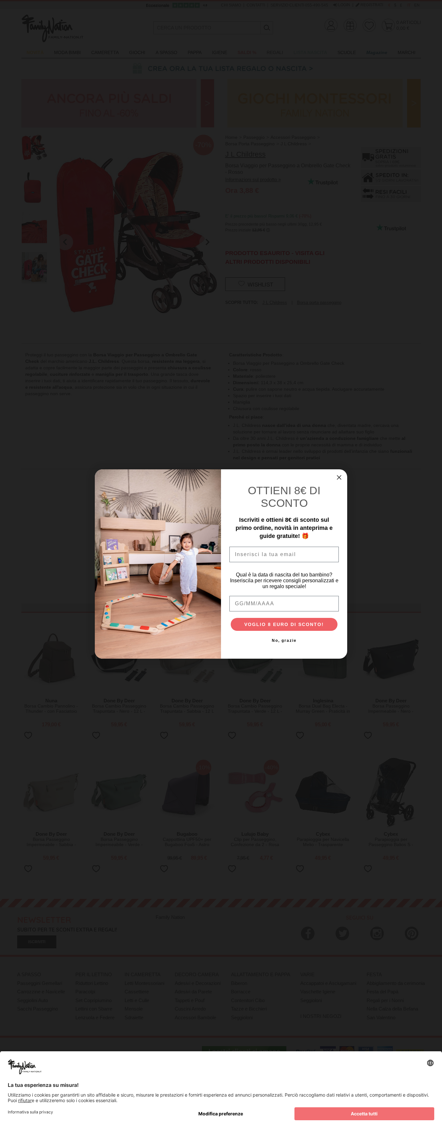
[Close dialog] (339, 477)
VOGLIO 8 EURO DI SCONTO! (284, 624)
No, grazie (284, 640)
